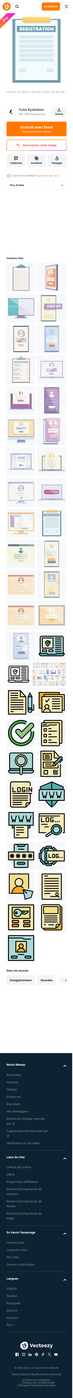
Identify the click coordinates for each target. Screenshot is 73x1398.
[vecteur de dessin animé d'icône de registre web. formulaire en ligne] (20, 428)
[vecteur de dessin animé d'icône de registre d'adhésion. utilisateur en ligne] (20, 950)
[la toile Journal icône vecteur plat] (20, 1374)
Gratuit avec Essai (36, 129)
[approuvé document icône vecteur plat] (20, 1159)
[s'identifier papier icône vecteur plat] (20, 1282)
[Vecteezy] (6, 6)
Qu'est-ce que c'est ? (48, 175)
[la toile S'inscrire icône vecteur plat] (20, 1344)
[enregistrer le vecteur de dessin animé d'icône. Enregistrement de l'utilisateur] (20, 274)
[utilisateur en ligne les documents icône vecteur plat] (20, 1129)
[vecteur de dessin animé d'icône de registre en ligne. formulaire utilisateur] (20, 397)
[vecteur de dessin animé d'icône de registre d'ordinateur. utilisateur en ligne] (20, 673)
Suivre (59, 114)
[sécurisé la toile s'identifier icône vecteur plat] (20, 1313)
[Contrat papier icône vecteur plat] (20, 1098)
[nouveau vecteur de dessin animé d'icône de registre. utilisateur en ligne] (20, 980)
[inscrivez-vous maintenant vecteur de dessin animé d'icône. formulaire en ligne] (20, 735)
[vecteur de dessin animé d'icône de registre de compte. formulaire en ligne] (20, 1011)
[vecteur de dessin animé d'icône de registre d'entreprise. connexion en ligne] (20, 520)
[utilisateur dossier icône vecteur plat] (20, 1190)
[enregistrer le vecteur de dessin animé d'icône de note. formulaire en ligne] (20, 765)
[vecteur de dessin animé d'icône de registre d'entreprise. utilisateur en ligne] (20, 704)
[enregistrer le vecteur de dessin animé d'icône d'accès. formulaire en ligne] (20, 888)
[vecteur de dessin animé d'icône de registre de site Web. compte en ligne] (20, 550)
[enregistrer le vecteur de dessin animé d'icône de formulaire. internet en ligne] (20, 827)
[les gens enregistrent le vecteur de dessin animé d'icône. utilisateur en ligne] (20, 335)
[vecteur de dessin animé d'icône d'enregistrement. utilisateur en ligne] (20, 489)
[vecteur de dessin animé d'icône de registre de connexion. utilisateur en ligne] (20, 581)
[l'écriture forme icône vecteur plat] (20, 1252)
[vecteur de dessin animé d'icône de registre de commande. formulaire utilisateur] (20, 919)
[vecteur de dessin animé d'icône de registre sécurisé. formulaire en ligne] (20, 643)
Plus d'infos (17, 182)
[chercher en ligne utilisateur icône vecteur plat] (20, 1221)
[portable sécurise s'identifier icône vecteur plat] (20, 1042)
